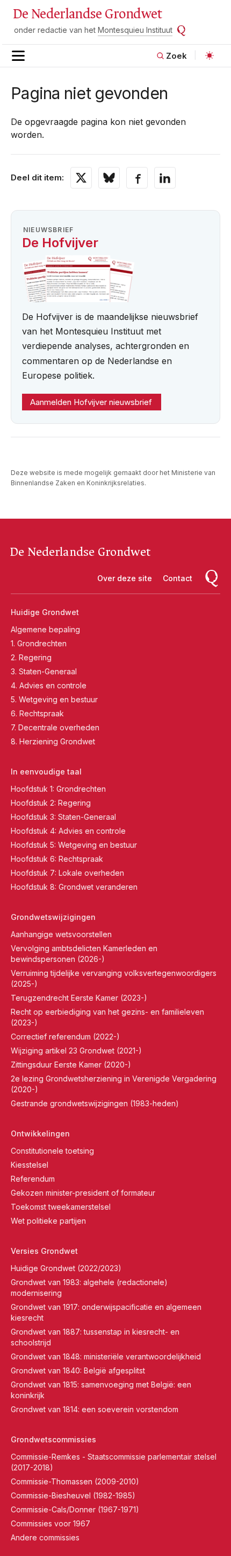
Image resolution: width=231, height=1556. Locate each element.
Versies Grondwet (44, 1250)
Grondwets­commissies (53, 1439)
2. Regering (31, 657)
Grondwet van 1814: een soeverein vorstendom (94, 1409)
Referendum (33, 1178)
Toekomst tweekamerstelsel (61, 1206)
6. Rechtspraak (37, 713)
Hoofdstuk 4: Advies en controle (68, 830)
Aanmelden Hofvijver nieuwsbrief (91, 402)
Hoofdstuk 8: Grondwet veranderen (74, 886)
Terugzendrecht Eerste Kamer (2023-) (79, 997)
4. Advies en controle (48, 685)
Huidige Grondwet (45, 612)
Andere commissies (45, 1537)
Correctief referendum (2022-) (65, 1036)
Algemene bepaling (45, 629)
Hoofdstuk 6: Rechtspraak (57, 858)
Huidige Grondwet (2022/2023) (66, 1268)
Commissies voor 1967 (50, 1523)
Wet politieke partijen (48, 1220)
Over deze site (124, 578)
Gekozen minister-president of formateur (83, 1192)
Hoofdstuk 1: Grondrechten (58, 788)
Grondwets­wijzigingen (53, 917)
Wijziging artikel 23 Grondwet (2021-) (76, 1050)
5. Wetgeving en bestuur (54, 699)
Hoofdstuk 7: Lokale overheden (67, 872)
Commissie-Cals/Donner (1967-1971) (75, 1509)
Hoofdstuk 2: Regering (51, 802)
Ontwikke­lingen (40, 1133)
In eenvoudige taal (46, 771)
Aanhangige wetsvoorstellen (61, 934)
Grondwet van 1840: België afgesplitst (78, 1370)
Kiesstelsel (29, 1164)
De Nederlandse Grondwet (87, 14)
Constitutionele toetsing (52, 1150)
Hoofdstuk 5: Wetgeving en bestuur (74, 844)
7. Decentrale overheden (55, 727)
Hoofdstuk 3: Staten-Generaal (63, 816)
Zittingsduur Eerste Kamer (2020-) (71, 1064)
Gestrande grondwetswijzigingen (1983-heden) (95, 1103)
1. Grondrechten (39, 643)
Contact (177, 578)
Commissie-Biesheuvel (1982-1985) (73, 1495)
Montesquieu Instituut (135, 29)
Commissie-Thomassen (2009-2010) (75, 1481)
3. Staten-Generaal (44, 671)
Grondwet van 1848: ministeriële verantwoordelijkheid (106, 1356)
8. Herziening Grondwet (53, 741)
